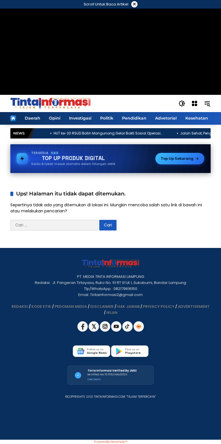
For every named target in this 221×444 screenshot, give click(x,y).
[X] (94, 330)
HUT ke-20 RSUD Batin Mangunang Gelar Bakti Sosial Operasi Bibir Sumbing (94, 133)
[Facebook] (83, 330)
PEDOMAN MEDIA (71, 306)
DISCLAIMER (102, 306)
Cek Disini (94, 379)
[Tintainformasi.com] (50, 103)
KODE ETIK (41, 306)
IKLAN (111, 312)
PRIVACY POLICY (158, 306)
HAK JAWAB (128, 306)
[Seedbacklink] (139, 326)
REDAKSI (20, 306)
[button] (181, 103)
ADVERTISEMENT (194, 306)
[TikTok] (128, 330)
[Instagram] (105, 330)
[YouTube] (116, 330)
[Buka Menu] (194, 103)
